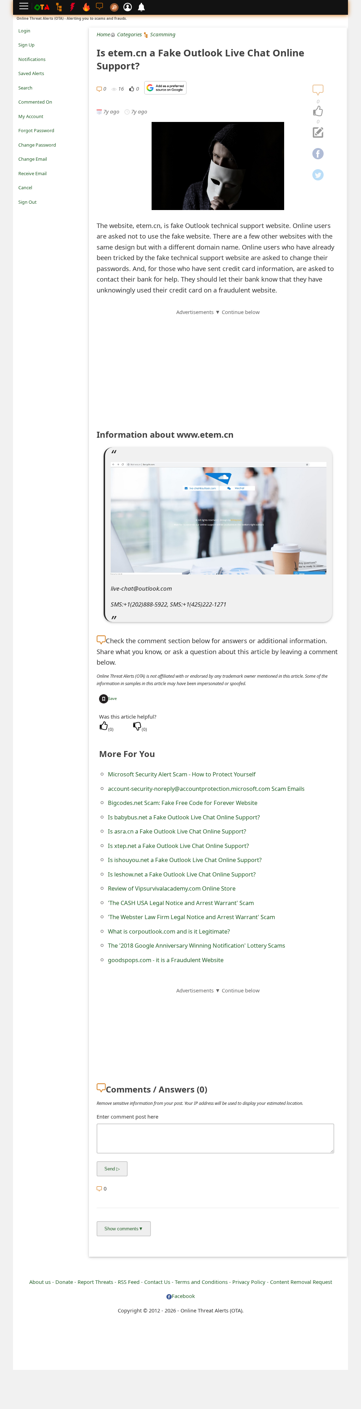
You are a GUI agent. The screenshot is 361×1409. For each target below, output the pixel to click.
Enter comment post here (127, 1116)
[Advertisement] (218, 365)
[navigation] (318, 111)
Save (112, 698)
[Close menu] (21, 211)
